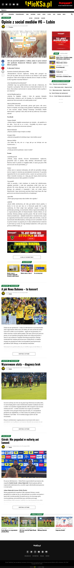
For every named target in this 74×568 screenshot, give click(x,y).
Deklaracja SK (28, 556)
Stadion (59, 14)
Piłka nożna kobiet (20, 14)
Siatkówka (33, 14)
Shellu (10, 294)
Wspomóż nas (35, 556)
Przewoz (11, 27)
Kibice (64, 14)
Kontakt (47, 556)
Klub (54, 14)
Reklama (42, 556)
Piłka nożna (11, 14)
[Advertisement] (61, 112)
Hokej (27, 14)
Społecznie (36, 18)
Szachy (38, 14)
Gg (50, 93)
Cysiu (40, 566)
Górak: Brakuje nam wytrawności (60, 93)
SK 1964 (30, 18)
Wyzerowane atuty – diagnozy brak (63, 87)
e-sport (49, 14)
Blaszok (43, 18)
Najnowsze (3, 10)
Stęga (43, 566)
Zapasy (43, 14)
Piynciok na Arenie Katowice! (60, 84)
